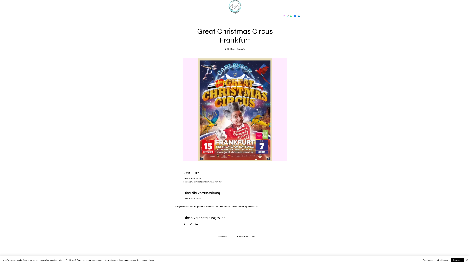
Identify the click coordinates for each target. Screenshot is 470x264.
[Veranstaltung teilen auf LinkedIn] (196, 224)
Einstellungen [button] (428, 260)
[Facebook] (295, 16)
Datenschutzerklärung (145, 260)
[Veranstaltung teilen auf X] (190, 224)
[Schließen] (467, 260)
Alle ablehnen (442, 260)
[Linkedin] (298, 16)
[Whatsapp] (291, 16)
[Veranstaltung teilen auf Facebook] (184, 224)
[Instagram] (284, 16)
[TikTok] (287, 16)
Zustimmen (457, 260)
